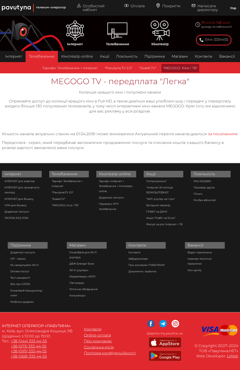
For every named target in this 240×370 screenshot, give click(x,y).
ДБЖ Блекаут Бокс (81, 263)
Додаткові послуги (16, 211)
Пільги (198, 193)
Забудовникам (138, 258)
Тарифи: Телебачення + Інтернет (70, 68)
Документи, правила (142, 271)
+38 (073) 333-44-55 (28, 346)
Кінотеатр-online (77, 56)
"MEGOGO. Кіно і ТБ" (180, 68)
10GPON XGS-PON (16, 218)
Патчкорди (76, 282)
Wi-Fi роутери (78, 270)
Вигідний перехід (158, 205)
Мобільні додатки (22, 301)
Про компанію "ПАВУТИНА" (146, 265)
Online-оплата (97, 335)
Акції (104, 56)
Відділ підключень (200, 252)
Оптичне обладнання (83, 289)
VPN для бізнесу (15, 205)
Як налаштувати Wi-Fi (24, 265)
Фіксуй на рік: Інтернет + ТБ (164, 224)
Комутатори (77, 295)
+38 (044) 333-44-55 (29, 341)
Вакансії (227, 56)
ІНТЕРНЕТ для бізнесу (19, 199)
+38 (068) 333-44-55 (29, 356)
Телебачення (117, 44)
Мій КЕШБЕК (202, 181)
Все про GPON (20, 284)
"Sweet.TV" (147, 68)
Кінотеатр (160, 44)
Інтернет (75, 44)
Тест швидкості (20, 277)
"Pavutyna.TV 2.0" (118, 68)
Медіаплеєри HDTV (82, 276)
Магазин (180, 56)
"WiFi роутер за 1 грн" (160, 199)
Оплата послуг (19, 271)
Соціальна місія (99, 347)
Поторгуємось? (156, 181)
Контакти (203, 56)
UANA (232, 356)
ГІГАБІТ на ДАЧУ (156, 211)
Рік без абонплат (205, 200)
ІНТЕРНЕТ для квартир (19, 181)
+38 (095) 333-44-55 (29, 351)
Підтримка (154, 56)
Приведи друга (204, 187)
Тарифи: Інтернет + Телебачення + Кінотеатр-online (116, 186)
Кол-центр (195, 270)
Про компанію (98, 341)
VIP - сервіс (18, 258)
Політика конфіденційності (110, 353)
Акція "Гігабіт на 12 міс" (161, 218)
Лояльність (127, 56)
